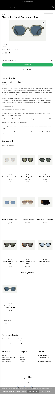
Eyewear (22, 357)
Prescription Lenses (24, 366)
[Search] (49, 7)
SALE (21, 355)
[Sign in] (46, 7)
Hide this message (33, 391)
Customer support (6, 363)
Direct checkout (27, 69)
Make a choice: (7, 57)
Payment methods (6, 359)
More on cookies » (46, 391)
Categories (23, 352)
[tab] (27, 78)
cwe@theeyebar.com (45, 361)
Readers (22, 361)
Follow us (4, 323)
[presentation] (2, 30)
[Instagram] (28, 383)
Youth (21, 363)
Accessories (22, 368)
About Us (4, 355)
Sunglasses (22, 359)
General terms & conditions (8, 357)
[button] (3, 6)
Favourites (43, 23)
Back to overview (48, 13)
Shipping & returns (6, 361)
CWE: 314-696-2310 (44, 355)
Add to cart (27, 64)
